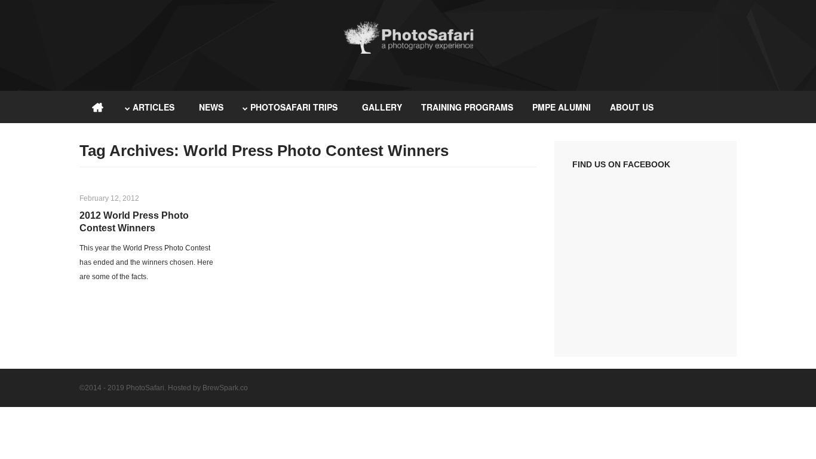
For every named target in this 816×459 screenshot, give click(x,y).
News (211, 107)
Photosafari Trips (294, 107)
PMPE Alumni (561, 107)
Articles (153, 107)
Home (97, 107)
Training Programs (467, 107)
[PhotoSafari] (408, 52)
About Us (632, 107)
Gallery (382, 107)
